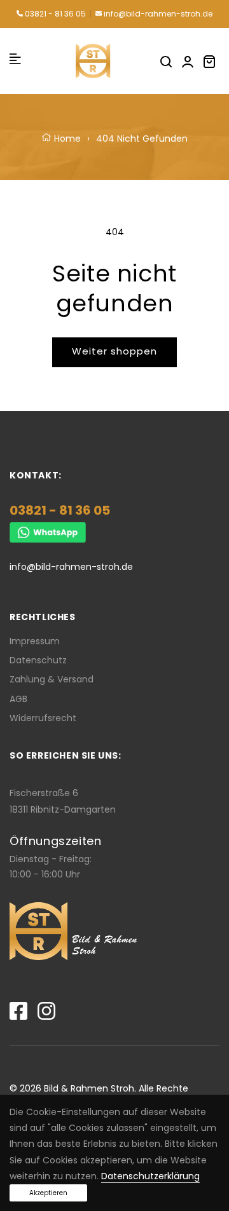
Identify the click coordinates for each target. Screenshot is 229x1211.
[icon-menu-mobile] (15, 60)
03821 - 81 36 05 (54, 13)
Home (66, 138)
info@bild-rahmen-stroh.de (157, 13)
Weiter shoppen (114, 351)
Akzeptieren (48, 1193)
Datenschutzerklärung (150, 1176)
